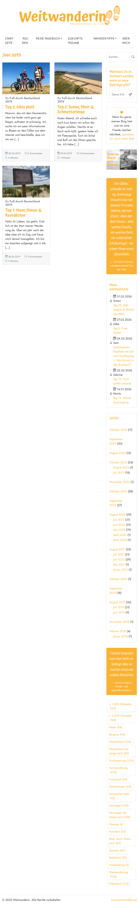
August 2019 (117, 602)
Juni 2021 (119, 559)
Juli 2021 (118, 554)
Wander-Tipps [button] (104, 38)
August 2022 (117, 514)
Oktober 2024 (118, 462)
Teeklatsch (118, 858)
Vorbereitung (119, 865)
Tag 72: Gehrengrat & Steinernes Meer (123, 309)
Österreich (119, 884)
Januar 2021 (120, 570)
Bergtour (117, 734)
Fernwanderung (118, 770)
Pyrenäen (117, 831)
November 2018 (119, 622)
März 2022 (120, 540)
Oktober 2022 (118, 491)
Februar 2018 (117, 631)
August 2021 (117, 549)
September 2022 (116, 503)
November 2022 (119, 482)
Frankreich (118, 779)
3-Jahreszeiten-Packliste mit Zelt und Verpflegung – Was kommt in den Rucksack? (123, 356)
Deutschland (120, 742)
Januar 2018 (120, 636)
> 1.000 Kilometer (120, 706)
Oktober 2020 (118, 579)
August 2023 (121, 467)
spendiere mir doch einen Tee (122, 136)
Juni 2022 (119, 525)
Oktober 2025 (118, 430)
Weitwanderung (118, 874)
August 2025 (117, 453)
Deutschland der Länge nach (119, 751)
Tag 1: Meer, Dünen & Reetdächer (23, 213)
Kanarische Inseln (119, 796)
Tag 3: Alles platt (20, 107)
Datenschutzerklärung (124, 900)
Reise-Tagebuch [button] (48, 38)
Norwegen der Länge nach (119, 815)
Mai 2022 (119, 530)
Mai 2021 (119, 564)
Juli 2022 (118, 520)
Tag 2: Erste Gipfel (120, 330)
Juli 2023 (118, 472)
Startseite (9, 40)
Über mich (126, 40)
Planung (116, 824)
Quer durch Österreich (120, 841)
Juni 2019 (119, 612)
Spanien (117, 850)
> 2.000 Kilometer (120, 718)
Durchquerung (121, 760)
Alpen (115, 727)
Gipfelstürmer (120, 787)
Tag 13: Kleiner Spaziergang (122, 400)
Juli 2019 (118, 607)
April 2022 (120, 535)
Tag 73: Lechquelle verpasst (122, 381)
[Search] (133, 57)
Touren (25, 40)
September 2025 (116, 441)
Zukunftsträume (75, 40)
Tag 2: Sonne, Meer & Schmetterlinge (75, 109)
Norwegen (119, 805)
